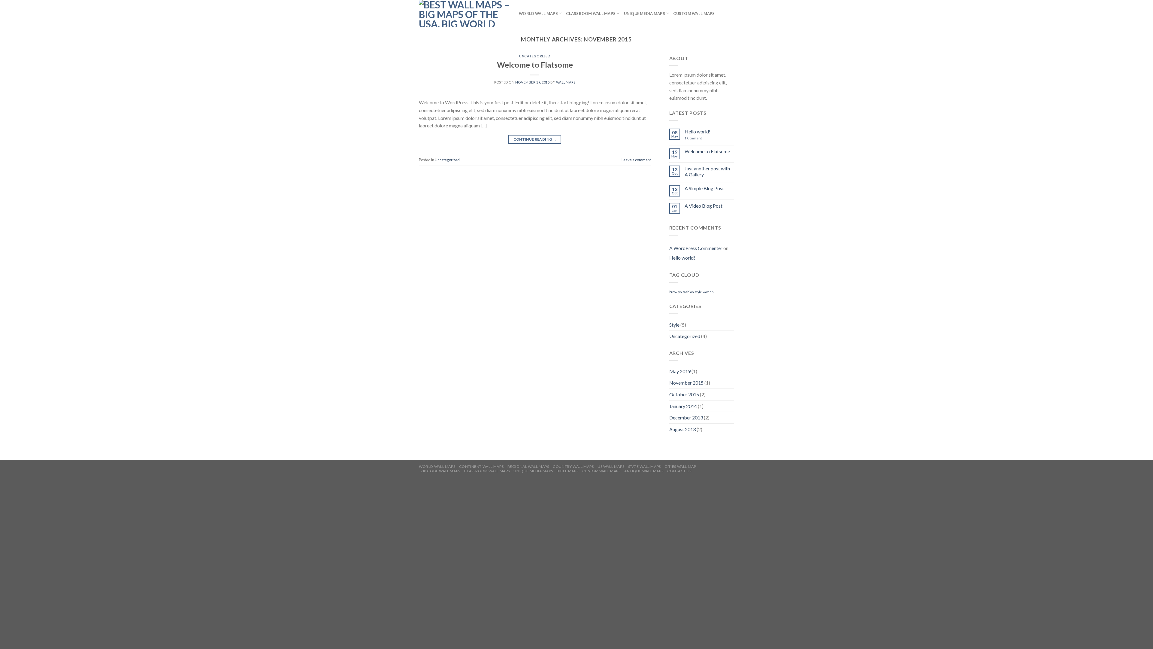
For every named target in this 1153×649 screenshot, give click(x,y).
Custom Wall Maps (694, 13)
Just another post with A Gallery (707, 171)
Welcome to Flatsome (535, 64)
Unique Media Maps (644, 13)
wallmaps (565, 82)
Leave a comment (636, 159)
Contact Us (679, 471)
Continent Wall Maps (481, 466)
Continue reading (535, 139)
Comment (693, 138)
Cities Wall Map (680, 466)
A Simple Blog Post (704, 188)
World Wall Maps (538, 13)
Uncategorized (534, 56)
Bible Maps (567, 471)
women (708, 292)
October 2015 (684, 394)
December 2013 (686, 417)
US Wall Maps (611, 466)
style (698, 292)
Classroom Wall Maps (591, 13)
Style (674, 325)
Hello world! (697, 131)
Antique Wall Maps (643, 471)
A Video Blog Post (703, 206)
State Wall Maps (644, 466)
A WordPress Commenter (695, 248)
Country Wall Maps (573, 466)
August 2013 (682, 429)
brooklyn (675, 292)
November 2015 (686, 382)
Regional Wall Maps (528, 466)
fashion (688, 292)
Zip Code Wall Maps (440, 471)
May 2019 (680, 371)
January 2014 (683, 406)
